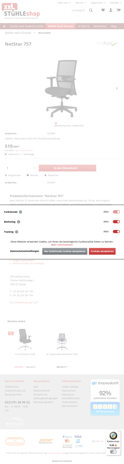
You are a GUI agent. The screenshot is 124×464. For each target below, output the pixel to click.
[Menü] (119, 432)
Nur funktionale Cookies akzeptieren (64, 251)
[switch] (113, 452)
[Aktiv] (116, 211)
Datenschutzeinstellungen (24, 251)
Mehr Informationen (62, 244)
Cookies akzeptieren (102, 251)
